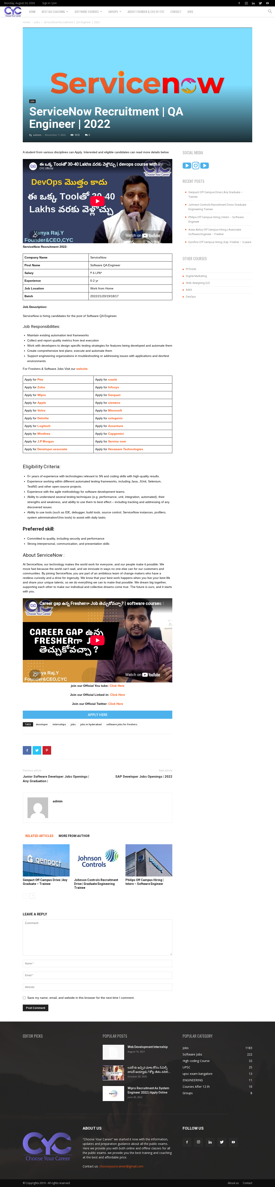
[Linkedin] (253, 3)
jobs (73, 724)
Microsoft (115, 410)
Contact (175, 11)
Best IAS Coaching (53, 11)
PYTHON (191, 269)
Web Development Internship (148, 1047)
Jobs (190, 11)
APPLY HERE (97, 714)
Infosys (113, 387)
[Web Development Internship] (113, 1052)
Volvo (41, 410)
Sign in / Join (49, 3)
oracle (112, 379)
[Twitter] (260, 3)
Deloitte (43, 418)
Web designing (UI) (198, 283)
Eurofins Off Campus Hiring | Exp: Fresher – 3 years (219, 242)
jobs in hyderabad (91, 724)
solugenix (115, 418)
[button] (270, 12)
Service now (117, 441)
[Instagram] (246, 3)
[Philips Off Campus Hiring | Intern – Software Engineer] (148, 860)
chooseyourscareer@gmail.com (121, 1166)
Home (32, 11)
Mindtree (43, 433)
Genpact (114, 395)
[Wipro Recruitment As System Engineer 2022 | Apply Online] (113, 1093)
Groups (113, 11)
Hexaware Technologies (125, 449)
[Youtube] (267, 3)
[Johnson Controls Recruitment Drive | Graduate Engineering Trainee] (97, 860)
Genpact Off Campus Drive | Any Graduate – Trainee (215, 194)
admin (37, 134)
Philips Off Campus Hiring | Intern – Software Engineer (216, 219)
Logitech (43, 426)
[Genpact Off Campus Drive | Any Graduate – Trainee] (46, 860)
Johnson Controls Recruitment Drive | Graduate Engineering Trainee (96, 883)
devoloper (42, 724)
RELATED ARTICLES (39, 836)
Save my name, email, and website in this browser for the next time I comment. (80, 997)
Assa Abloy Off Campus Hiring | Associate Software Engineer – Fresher (214, 232)
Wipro (41, 395)
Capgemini (116, 433)
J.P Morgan (45, 441)
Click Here (117, 685)
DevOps (191, 296)
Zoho (41, 387)
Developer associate (52, 449)
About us (233, 1183)
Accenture (115, 426)
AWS (189, 289)
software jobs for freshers (121, 724)
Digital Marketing (196, 276)
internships (59, 724)
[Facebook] (239, 3)
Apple (41, 402)
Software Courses (87, 11)
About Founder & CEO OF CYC (146, 11)
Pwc (40, 379)
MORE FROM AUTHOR (74, 836)
